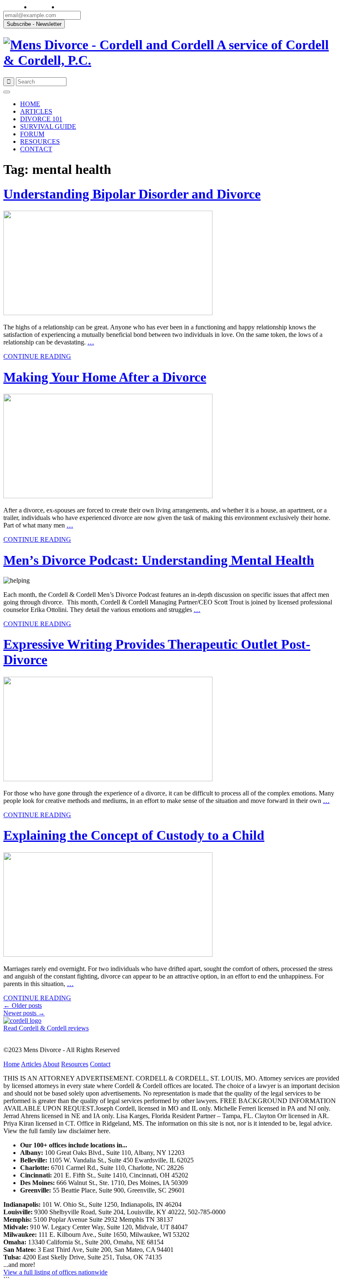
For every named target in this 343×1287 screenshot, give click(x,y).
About (51, 1064)
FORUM (32, 134)
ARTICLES (36, 111)
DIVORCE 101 (41, 118)
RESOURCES (40, 141)
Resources (74, 1064)
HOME (30, 103)
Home (11, 1064)
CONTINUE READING (37, 356)
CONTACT (36, 149)
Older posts (22, 1005)
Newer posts (24, 1013)
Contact (100, 1064)
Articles (31, 1064)
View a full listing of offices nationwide (55, 1272)
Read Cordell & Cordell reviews (46, 1028)
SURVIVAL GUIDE (48, 126)
